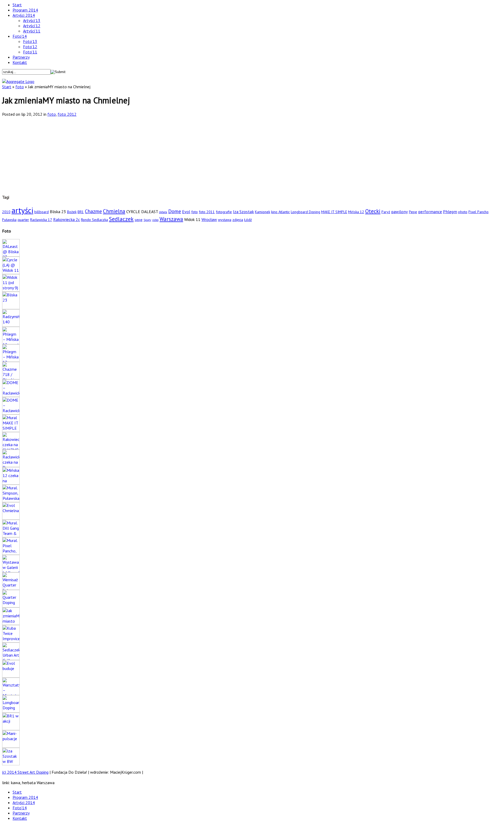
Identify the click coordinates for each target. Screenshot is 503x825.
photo (462, 211)
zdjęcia (237, 219)
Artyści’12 (31, 25)
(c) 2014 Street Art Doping (25, 772)
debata (163, 212)
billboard (41, 211)
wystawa (224, 219)
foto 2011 (207, 211)
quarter (23, 219)
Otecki (372, 211)
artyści (22, 210)
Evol (186, 211)
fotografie (224, 211)
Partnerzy (21, 57)
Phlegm (450, 211)
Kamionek (262, 211)
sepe (139, 219)
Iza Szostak (243, 211)
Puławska (9, 219)
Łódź (248, 219)
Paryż (385, 211)
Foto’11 (30, 51)
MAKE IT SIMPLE (334, 211)
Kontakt (20, 62)
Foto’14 (20, 36)
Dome (174, 211)
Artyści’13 (31, 20)
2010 (6, 211)
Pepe (413, 211)
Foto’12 (30, 46)
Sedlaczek (121, 219)
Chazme (93, 211)
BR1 (81, 211)
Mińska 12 (356, 211)
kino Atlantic (280, 211)
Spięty (147, 220)
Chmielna (114, 211)
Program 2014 (25, 10)
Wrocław (209, 219)
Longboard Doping (305, 211)
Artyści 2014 (24, 15)
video (155, 220)
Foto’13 (30, 41)
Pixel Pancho (478, 211)
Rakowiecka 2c (66, 219)
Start (17, 4)
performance (430, 211)
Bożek (71, 211)
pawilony (399, 211)
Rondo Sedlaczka (94, 219)
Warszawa (171, 219)
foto (19, 86)
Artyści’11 (31, 31)
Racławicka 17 (41, 219)
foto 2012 (67, 114)
